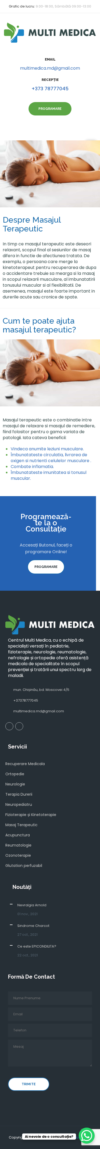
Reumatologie (18, 845)
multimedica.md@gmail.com (50, 68)
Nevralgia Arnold (31, 905)
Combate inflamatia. (32, 466)
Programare (50, 109)
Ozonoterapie (18, 855)
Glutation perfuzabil (23, 865)
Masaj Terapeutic (21, 825)
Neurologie (15, 784)
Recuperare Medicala (25, 763)
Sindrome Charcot (33, 925)
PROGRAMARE (46, 567)
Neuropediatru (18, 804)
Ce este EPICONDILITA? (36, 946)
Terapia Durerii (18, 794)
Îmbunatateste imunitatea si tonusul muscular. (48, 475)
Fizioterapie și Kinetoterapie (30, 814)
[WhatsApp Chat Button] (87, 1136)
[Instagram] (19, 726)
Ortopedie (14, 774)
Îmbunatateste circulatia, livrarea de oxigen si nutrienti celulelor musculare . (51, 458)
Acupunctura (17, 835)
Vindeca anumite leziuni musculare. (47, 449)
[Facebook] (9, 726)
